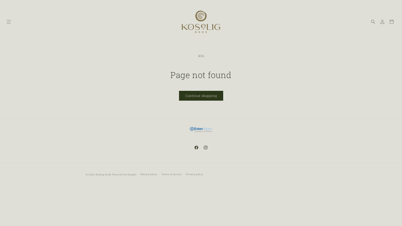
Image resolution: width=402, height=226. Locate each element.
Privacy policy (194, 174)
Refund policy (148, 174)
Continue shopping (201, 96)
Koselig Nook (103, 174)
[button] (8, 21)
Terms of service (171, 174)
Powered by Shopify (124, 174)
